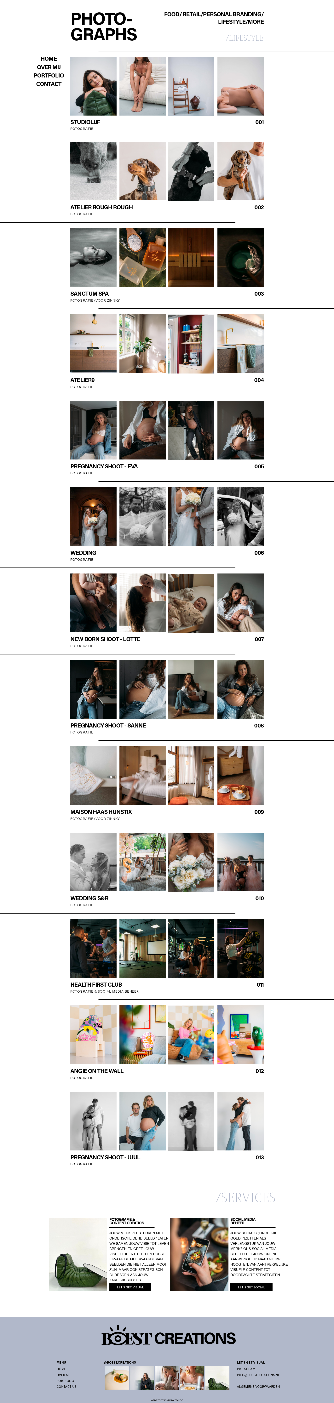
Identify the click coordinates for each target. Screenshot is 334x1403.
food (171, 15)
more (256, 22)
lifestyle (231, 22)
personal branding (232, 15)
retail (192, 15)
